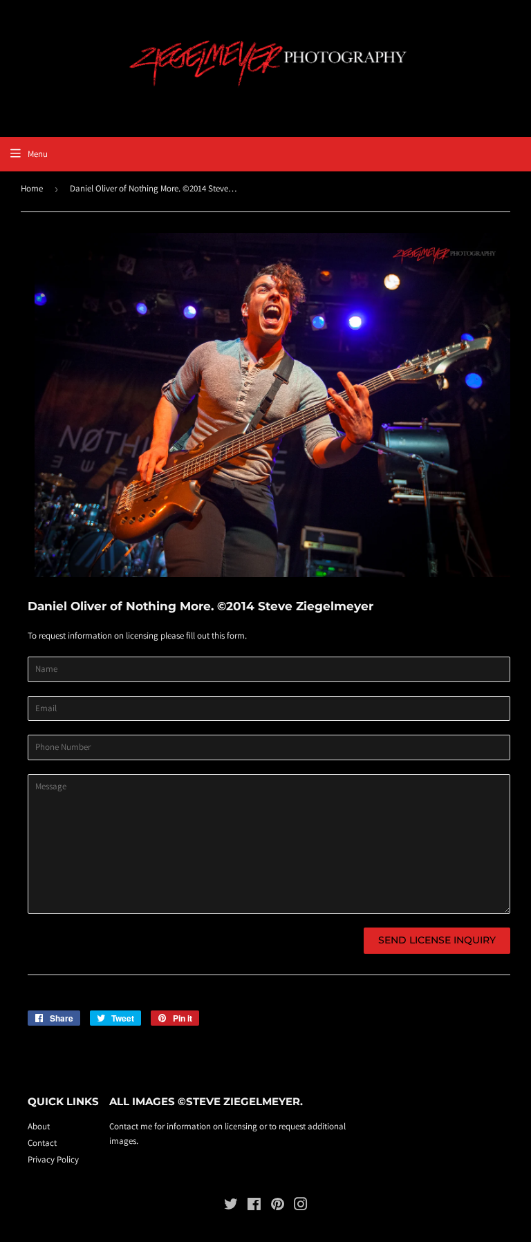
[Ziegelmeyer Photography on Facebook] (254, 1206)
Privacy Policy (53, 1159)
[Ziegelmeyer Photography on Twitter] (231, 1206)
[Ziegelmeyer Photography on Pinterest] (277, 1206)
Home (32, 188)
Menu (38, 154)
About (39, 1126)
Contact (42, 1143)
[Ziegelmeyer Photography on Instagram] (301, 1206)
